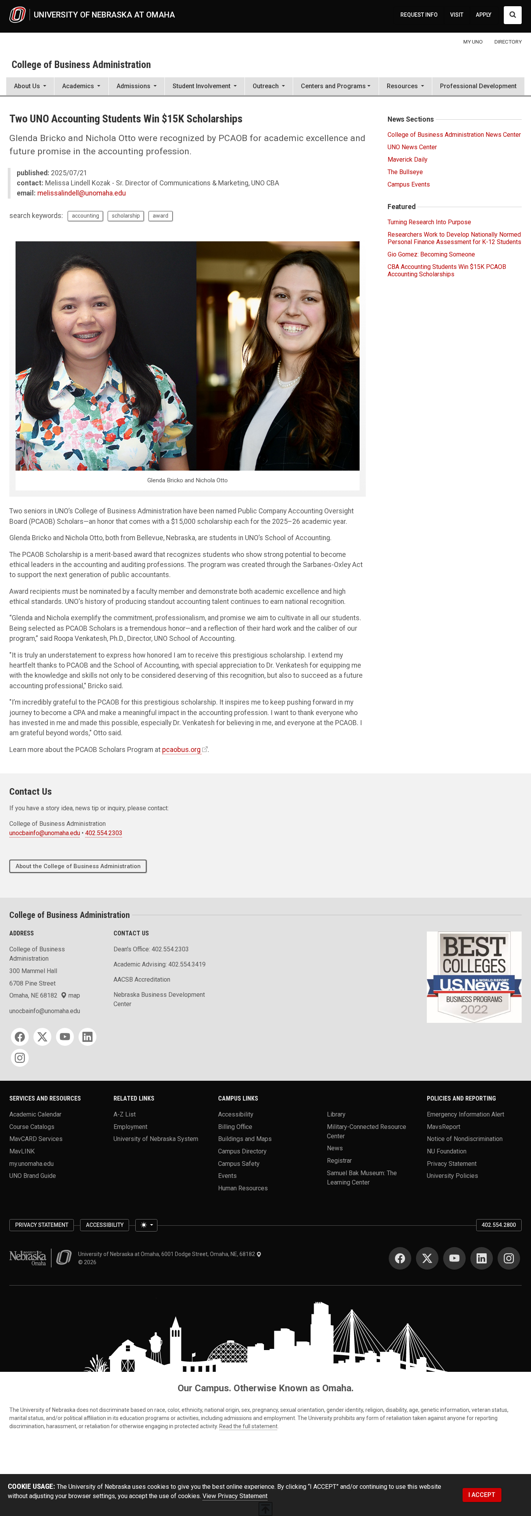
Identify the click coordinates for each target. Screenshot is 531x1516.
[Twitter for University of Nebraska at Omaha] (427, 1258)
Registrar (339, 1160)
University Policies (452, 1175)
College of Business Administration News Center (454, 134)
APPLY (483, 15)
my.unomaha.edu (31, 1163)
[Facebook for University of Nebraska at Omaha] (400, 1258)
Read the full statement (248, 1426)
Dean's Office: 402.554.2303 (151, 949)
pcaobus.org (181, 750)
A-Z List (125, 1114)
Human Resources (243, 1188)
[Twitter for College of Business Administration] (42, 1037)
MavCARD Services (36, 1139)
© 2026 (88, 1262)
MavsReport (443, 1126)
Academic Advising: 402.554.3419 (160, 964)
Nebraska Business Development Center (159, 999)
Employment (130, 1126)
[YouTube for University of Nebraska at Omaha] (454, 1258)
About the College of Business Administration (78, 866)
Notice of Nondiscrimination (465, 1139)
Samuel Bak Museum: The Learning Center (362, 1177)
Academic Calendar (35, 1114)
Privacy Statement (452, 1163)
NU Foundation (446, 1151)
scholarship (126, 216)
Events (227, 1175)
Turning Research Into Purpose (429, 222)
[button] (30, 87)
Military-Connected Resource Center (366, 1131)
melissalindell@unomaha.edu (81, 193)
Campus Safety (239, 1163)
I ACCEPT (481, 1495)
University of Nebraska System (156, 1139)
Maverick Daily (408, 159)
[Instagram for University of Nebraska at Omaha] (509, 1258)
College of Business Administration (81, 64)
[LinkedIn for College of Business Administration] (87, 1037)
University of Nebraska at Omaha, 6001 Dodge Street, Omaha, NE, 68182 (167, 1254)
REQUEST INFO (419, 15)
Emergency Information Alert (465, 1114)
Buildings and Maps (245, 1139)
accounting (85, 216)
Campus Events (409, 184)
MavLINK (22, 1151)
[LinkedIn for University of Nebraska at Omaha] (481, 1258)
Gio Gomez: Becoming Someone (431, 254)
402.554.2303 (103, 833)
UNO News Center (412, 147)
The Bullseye (405, 172)
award (160, 216)
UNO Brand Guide (32, 1175)
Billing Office (235, 1126)
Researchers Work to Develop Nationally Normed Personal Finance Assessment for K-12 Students (454, 238)
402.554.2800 (499, 1225)
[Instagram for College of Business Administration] (20, 1058)
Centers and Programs (333, 86)
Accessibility (235, 1114)
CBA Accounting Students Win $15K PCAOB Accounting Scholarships (447, 270)
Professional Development (478, 86)
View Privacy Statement (235, 1496)
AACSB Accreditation (142, 979)
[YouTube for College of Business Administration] (65, 1037)
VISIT (456, 15)
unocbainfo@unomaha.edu (44, 833)
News (335, 1148)
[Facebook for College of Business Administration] (20, 1037)
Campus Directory (242, 1151)
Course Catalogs (31, 1126)
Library (336, 1114)
